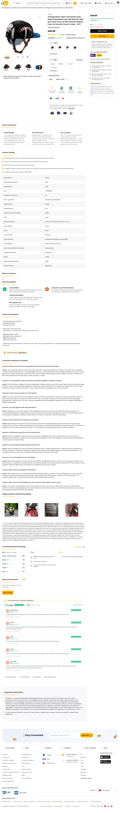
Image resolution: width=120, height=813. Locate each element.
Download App (26, 754)
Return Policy (26, 763)
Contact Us (5, 757)
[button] (87, 3)
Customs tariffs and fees (10, 772)
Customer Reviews (28, 760)
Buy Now (71, 108)
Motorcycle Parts (23, 8)
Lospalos (83, 769)
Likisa (82, 763)
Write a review (7, 593)
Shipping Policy (7, 775)
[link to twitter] (28, 57)
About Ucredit (26, 769)
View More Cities (86, 778)
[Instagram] (101, 806)
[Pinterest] (111, 806)
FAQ (23, 766)
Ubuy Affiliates (26, 778)
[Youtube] (105, 806)
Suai (82, 760)
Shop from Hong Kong (43, 801)
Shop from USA (6, 801)
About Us (5, 754)
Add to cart (102, 31)
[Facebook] (99, 806)
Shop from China (70, 801)
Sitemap (4, 766)
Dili (81, 754)
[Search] (75, 3)
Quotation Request (8, 760)
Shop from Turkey (82, 801)
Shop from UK (17, 801)
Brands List (25, 757)
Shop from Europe (95, 801)
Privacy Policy (58, 806)
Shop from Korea (57, 801)
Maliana (83, 757)
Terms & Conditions (46, 806)
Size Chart (79, 60)
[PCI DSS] (6, 792)
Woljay (50, 14)
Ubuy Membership (8, 781)
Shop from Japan (29, 801)
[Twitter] (108, 806)
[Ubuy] (4, 3)
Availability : (52, 38)
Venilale (83, 775)
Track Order (6, 769)
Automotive (13, 8)
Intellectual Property (8, 763)
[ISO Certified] (19, 793)
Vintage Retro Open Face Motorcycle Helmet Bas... (59, 8)
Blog (23, 775)
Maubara (84, 772)
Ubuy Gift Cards (27, 772)
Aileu (82, 766)
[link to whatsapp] (18, 57)
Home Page (5, 8)
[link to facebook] (22, 57)
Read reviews (77, 605)
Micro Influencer (7, 778)
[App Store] (105, 757)
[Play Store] (105, 762)
